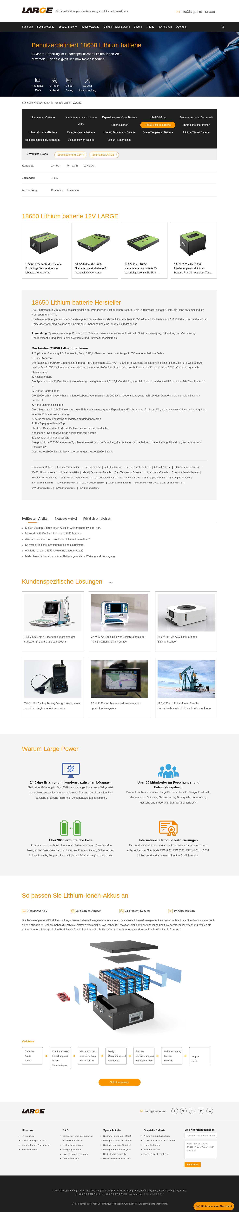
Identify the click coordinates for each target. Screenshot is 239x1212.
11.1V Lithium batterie (93, 482)
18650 (55, 178)
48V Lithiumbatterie (90, 488)
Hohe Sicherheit (152, 1145)
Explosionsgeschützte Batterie (119, 117)
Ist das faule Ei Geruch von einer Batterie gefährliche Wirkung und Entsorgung (70, 556)
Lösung (138, 26)
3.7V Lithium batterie (42, 482)
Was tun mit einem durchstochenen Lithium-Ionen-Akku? (57, 539)
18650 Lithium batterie (68, 102)
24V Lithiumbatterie (42, 488)
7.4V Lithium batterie (67, 482)
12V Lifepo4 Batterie (104, 477)
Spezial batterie (93, 467)
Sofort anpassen (119, 1082)
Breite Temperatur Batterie (158, 132)
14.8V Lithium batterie (119, 482)
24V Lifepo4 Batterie (129, 477)
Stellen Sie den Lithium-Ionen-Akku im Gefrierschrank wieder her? (63, 527)
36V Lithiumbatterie (66, 488)
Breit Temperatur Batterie (128, 472)
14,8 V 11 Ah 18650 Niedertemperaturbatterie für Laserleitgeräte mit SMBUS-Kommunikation (141, 269)
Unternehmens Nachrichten (36, 1145)
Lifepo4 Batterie (162, 467)
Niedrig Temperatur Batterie (119, 132)
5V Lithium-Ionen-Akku (146, 482)
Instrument (73, 190)
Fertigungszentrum (72, 1149)
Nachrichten (165, 26)
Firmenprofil (28, 1136)
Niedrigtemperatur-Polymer (117, 1149)
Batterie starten (119, 125)
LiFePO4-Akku (157, 117)
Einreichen (192, 1164)
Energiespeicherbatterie (196, 125)
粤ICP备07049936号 (153, 1194)
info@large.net (191, 11)
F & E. (150, 26)
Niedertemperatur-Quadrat (117, 1145)
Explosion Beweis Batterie (185, 472)
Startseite (27, 26)
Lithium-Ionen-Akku (69, 472)
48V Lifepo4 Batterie (179, 477)
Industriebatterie (90, 26)
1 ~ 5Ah (55, 165)
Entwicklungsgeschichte (34, 1140)
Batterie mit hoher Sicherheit (196, 117)
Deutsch (210, 11)
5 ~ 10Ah (72, 165)
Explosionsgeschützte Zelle (117, 1158)
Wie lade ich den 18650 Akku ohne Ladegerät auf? (54, 550)
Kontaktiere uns (30, 1149)
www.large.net (135, 1194)
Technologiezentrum (73, 1145)
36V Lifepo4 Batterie (154, 477)
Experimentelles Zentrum (75, 1154)
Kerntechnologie (71, 1158)
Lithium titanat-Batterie (156, 472)
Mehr (110, 582)
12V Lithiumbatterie (172, 482)
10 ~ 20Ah (89, 165)
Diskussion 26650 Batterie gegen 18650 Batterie (53, 533)
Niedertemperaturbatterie (157, 1136)
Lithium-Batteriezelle (119, 139)
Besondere (57, 190)
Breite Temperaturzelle (114, 1154)
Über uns (181, 26)
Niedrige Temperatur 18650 (117, 1136)
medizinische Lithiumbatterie (75, 477)
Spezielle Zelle (45, 26)
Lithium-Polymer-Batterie (42, 132)
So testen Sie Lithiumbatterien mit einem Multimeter (54, 545)
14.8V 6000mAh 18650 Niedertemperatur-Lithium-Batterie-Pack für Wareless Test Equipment (192, 269)
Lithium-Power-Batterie (116, 26)
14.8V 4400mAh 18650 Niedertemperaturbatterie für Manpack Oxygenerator (91, 268)
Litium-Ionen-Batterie (43, 117)
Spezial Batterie (67, 26)
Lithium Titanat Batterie (196, 132)
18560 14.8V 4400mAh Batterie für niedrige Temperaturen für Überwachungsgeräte (43, 268)
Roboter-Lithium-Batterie (44, 477)
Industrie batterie (113, 467)
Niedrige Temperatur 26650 (117, 1140)
